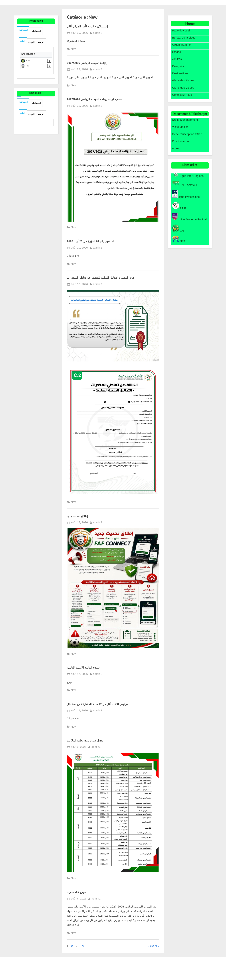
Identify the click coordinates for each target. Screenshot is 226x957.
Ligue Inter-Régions (191, 175)
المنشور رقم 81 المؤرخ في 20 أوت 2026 (90, 241)
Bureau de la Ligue (183, 37)
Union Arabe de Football (192, 219)
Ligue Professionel (189, 196)
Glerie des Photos (183, 80)
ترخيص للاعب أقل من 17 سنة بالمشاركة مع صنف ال (97, 704)
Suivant (152, 945)
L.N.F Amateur (188, 185)
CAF (182, 230)
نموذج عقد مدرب (77, 892)
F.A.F (182, 208)
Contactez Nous (182, 95)
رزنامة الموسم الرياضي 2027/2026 (87, 62)
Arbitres (177, 59)
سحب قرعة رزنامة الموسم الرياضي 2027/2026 (94, 99)
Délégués (178, 66)
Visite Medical (180, 127)
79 (83, 945)
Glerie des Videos (183, 87)
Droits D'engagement (185, 119)
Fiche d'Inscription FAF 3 (187, 134)
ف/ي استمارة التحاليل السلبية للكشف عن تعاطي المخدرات (101, 277)
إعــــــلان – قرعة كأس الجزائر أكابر (87, 26)
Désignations (180, 73)
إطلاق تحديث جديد (77, 516)
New (73, 48)
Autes (175, 148)
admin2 (97, 32)
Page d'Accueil (181, 30)
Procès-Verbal (180, 141)
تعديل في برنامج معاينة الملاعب (85, 740)
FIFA (182, 241)
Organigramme (181, 44)
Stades (176, 52)
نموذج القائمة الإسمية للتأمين (83, 667)
